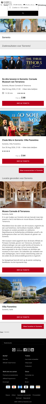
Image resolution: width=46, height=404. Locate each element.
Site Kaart (19, 398)
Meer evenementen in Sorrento (31, 170)
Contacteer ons (29, 375)
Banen (27, 382)
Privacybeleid (36, 395)
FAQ (26, 378)
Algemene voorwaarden (24, 395)
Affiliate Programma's (9, 378)
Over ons (5, 359)
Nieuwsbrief (26, 398)
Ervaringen (6, 382)
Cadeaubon (28, 366)
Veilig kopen (28, 363)
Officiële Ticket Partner (9, 363)
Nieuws (8, 395)
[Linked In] (32, 350)
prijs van (18, 98)
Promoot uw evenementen (10, 375)
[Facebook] (13, 349)
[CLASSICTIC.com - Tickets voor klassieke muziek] (6, 2)
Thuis (1, 332)
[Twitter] (28, 350)
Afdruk (14, 395)
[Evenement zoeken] (23, 13)
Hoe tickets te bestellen (31, 359)
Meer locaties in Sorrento (32, 326)
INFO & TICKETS (23, 103)
